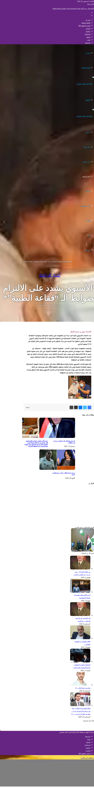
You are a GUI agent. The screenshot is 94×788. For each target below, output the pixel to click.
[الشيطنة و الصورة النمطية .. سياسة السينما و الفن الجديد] (80, 661)
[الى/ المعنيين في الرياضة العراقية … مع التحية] (80, 615)
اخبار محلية (87, 147)
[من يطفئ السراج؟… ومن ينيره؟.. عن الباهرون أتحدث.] (80, 569)
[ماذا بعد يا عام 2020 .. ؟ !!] (80, 685)
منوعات (88, 191)
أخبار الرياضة (86, 176)
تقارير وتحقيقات (85, 206)
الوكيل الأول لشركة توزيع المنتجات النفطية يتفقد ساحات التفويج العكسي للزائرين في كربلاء (64, 8)
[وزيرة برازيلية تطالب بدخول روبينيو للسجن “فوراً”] (57, 469)
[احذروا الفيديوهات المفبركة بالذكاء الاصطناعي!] (80, 592)
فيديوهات (87, 250)
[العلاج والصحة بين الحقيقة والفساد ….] (80, 638)
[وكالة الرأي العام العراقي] (85, 83)
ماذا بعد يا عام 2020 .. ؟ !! (82, 688)
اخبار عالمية (86, 162)
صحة (88, 235)
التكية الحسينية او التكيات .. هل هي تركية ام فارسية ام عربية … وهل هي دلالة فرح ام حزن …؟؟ (80, 711)
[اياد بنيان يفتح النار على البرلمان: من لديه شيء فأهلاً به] (57, 437)
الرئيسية (87, 132)
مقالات (88, 220)
